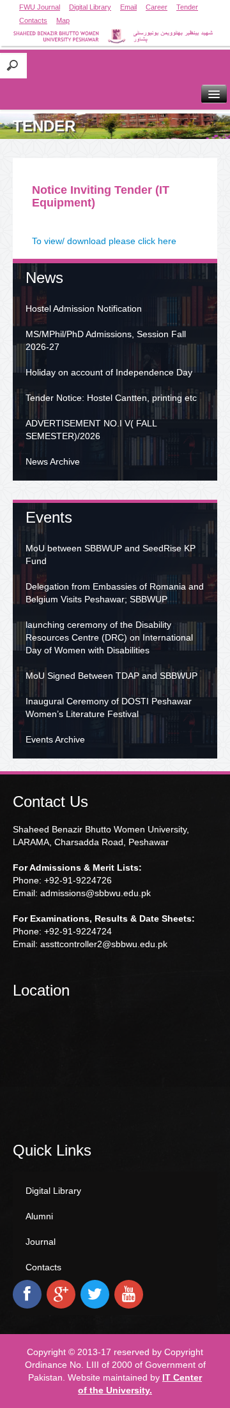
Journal (41, 1242)
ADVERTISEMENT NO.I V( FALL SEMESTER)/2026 (91, 429)
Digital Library (90, 7)
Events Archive (55, 739)
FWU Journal (39, 7)
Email (128, 7)
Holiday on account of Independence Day (109, 372)
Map (63, 20)
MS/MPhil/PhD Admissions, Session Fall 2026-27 (106, 340)
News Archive (53, 461)
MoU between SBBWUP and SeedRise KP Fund (110, 554)
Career (156, 7)
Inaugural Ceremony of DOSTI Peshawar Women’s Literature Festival (109, 707)
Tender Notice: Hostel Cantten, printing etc (111, 398)
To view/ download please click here (104, 241)
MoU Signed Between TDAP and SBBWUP (111, 676)
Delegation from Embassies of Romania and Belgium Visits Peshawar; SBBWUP (115, 592)
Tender (187, 7)
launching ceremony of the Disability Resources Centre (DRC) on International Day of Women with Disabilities (109, 637)
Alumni (39, 1216)
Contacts (33, 20)
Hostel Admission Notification (84, 308)
